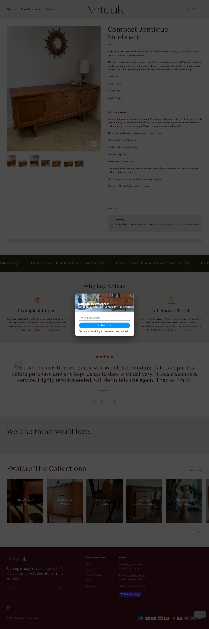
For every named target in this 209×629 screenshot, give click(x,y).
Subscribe (104, 325)
